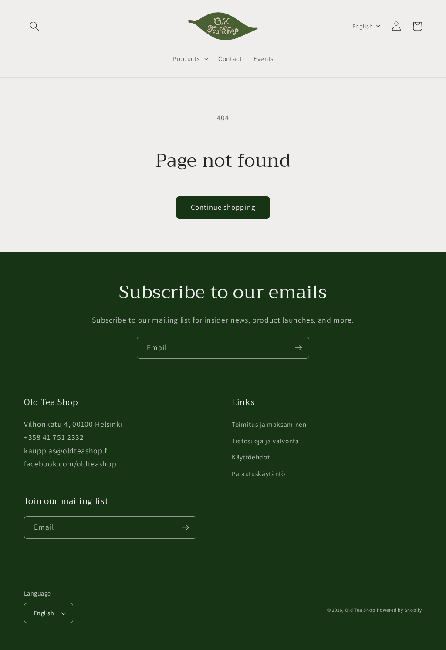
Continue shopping (223, 207)
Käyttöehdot (251, 457)
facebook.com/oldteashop (70, 464)
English (44, 613)
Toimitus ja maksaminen (269, 424)
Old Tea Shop (360, 610)
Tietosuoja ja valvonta (265, 440)
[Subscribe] (298, 348)
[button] (34, 26)
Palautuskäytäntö (258, 473)
